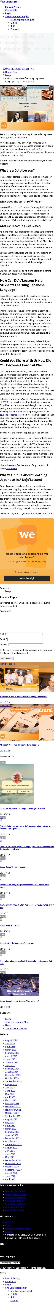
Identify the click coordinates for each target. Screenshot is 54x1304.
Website (4, 644)
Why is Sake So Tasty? (10, 925)
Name (3, 633)
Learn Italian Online (14, 1207)
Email (3, 639)
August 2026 (11, 1040)
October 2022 (12, 1112)
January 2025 (11, 1062)
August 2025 (11, 1056)
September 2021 (13, 1144)
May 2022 (9, 1122)
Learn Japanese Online (16, 1194)
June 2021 (10, 1153)
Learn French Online (15, 1200)
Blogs (8, 591)
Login (8, 1284)
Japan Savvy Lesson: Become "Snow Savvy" (19, 1001)
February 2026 (12, 1052)
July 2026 (10, 1043)
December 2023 (13, 1074)
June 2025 (10, 1059)
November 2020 (13, 1163)
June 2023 (10, 1090)
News (8, 1025)
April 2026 (10, 1046)
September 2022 (13, 1116)
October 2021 (12, 1141)
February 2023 (12, 1103)
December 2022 (13, 1106)
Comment (5, 611)
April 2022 (10, 1125)
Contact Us (10, 1281)
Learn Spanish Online (15, 1203)
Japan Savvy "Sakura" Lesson (13, 867)
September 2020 (13, 1169)
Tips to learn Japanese (16, 1028)
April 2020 (10, 1179)
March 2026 (10, 1049)
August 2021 (11, 1147)
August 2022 (11, 1119)
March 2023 (10, 1100)
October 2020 (12, 1166)
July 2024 (10, 1065)
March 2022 (10, 1128)
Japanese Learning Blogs (17, 1022)
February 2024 (12, 1068)
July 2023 (10, 1087)
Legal (7, 1225)
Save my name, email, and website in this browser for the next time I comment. (26, 651)
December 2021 (13, 1138)
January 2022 (11, 1135)
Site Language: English (22, 19)
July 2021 (10, 1150)
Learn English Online (15, 1191)
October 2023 (12, 1078)
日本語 (13, 22)
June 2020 (10, 1176)
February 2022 (12, 1131)
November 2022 (13, 1109)
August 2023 (11, 1084)
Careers (8, 1231)
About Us (9, 1222)
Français (14, 29)
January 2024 (11, 1071)
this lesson (11, 468)
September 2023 (13, 1081)
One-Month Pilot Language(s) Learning (17, 943)
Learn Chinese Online (15, 1197)
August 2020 (11, 1172)
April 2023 (10, 1097)
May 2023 (9, 1093)
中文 (12, 25)
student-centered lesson (12, 414)
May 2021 (9, 1157)
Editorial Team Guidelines (18, 1228)
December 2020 (13, 1160)
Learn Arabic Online (14, 1210)
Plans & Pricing (12, 1278)
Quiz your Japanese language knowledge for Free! (22, 808)
